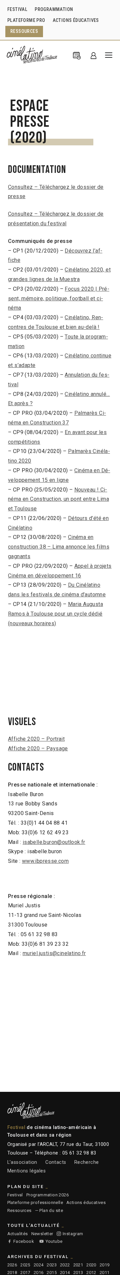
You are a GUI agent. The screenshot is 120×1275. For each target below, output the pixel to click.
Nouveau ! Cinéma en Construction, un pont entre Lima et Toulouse (58, 499)
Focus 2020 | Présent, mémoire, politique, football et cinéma (58, 298)
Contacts (55, 1162)
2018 (12, 1272)
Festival (15, 1194)
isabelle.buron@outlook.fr (54, 842)
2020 (91, 1264)
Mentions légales (26, 1171)
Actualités (17, 1233)
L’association (22, 1162)
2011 (105, 1272)
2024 (39, 1264)
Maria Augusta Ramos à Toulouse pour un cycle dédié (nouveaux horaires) (55, 614)
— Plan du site (49, 1210)
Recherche (86, 1162)
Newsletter (42, 1233)
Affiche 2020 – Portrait (36, 739)
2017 (25, 1272)
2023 (52, 1264)
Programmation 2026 (47, 1194)
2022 (65, 1264)
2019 (105, 1264)
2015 (52, 1272)
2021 (78, 1264)
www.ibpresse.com (45, 861)
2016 (39, 1272)
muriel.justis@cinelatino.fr (54, 953)
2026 (12, 1264)
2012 (91, 1272)
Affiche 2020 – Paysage (38, 748)
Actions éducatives (86, 1202)
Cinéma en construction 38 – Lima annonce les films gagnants (58, 547)
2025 (25, 1264)
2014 (65, 1272)
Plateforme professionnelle (35, 1202)
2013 (78, 1272)
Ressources (19, 1210)
